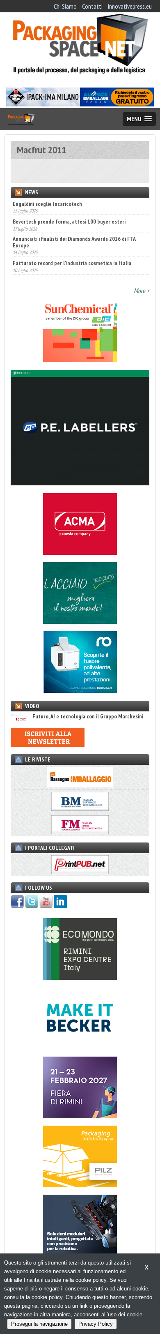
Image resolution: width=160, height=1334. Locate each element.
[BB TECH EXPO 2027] (80, 1116)
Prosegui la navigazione (39, 1324)
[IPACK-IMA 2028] (43, 104)
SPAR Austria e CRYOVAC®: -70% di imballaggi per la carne (79, 272)
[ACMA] (80, 552)
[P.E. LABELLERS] (80, 483)
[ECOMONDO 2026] (80, 977)
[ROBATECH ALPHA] (80, 690)
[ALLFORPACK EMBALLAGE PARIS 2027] (117, 104)
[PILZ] (80, 1185)
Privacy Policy (95, 1324)
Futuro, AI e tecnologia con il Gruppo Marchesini (87, 716)
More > (141, 290)
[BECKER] (80, 1046)
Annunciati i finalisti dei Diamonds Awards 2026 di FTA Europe (74, 233)
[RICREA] (80, 621)
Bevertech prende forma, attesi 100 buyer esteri (69, 213)
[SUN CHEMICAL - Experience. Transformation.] (80, 359)
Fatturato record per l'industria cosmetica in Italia (72, 254)
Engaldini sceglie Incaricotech (47, 204)
